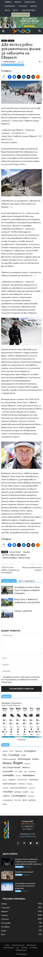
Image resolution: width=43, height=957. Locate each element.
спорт (32, 792)
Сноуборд (13, 755)
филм (25, 800)
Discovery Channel (15, 552)
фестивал (18, 800)
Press (17, 948)
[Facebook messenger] (14, 77)
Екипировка (19, 867)
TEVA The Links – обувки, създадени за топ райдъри (10, 570)
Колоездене (30, 751)
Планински (9, 6)
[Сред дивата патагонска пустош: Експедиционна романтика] (7, 886)
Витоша (18, 751)
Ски (5, 755)
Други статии (10, 853)
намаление (33, 780)
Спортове (19, 875)
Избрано (4, 605)
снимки (25, 792)
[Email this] (28, 77)
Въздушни (30, 2)
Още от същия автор (26, 581)
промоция (32, 788)
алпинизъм (24, 759)
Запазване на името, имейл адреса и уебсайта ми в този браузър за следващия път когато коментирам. (20, 679)
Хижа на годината (9, 759)
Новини (4, 41)
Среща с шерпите (23, 611)
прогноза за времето (18, 788)
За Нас (7, 945)
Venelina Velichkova (9, 62)
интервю (8, 775)
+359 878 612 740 (27, 824)
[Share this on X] (19, 77)
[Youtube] (37, 843)
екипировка (8, 771)
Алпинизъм (5, 617)
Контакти (33, 948)
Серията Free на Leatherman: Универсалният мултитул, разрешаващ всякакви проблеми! (28, 861)
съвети (6, 796)
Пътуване (5, 927)
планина (21, 784)
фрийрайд (32, 800)
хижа (5, 804)
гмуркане (27, 763)
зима (20, 772)
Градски (23, 6)
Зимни (8, 2)
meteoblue (21, 740)
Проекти (25, 948)
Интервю (4, 593)
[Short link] (33, 77)
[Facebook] (18, 843)
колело (5, 780)
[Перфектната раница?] (7, 875)
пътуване (8, 792)
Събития (11, 41)
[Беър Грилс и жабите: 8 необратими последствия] (7, 602)
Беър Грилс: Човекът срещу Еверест (14, 555)
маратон (12, 780)
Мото (15, 10)
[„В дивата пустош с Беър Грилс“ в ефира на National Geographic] (7, 590)
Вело (7, 10)
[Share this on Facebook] (9, 77)
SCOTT (11, 751)
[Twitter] (30, 843)
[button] (39, 31)
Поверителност (21, 950)
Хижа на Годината (20, 15)
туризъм (31, 796)
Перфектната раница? (24, 872)
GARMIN (5, 751)
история (18, 776)
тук (10, 207)
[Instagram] (24, 843)
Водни (18, 2)
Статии (18, 891)
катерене (28, 775)
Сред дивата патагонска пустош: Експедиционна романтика (25, 886)
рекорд (18, 792)
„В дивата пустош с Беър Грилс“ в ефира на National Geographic (27, 590)
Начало (3, 37)
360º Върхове (8, 948)
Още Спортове (28, 10)
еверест (26, 767)
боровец (35, 759)
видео (18, 763)
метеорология (22, 780)
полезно (29, 784)
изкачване (32, 772)
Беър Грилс (26, 552)
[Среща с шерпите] (7, 614)
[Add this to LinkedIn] (24, 77)
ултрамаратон (8, 800)
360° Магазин (31, 945)
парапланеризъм (10, 784)
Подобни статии (9, 581)
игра (25, 772)
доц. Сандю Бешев (11, 767)
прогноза (5, 788)
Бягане (33, 6)
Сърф (23, 755)
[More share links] (38, 77)
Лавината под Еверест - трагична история (16, 558)
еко (16, 772)
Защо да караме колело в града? (32, 568)
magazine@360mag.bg (27, 837)
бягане (7, 763)
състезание (18, 796)
